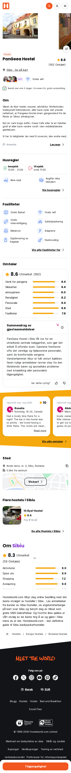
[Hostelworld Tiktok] (55, 677)
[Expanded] (7, 634)
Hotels (33, 701)
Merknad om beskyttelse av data (24, 741)
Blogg (13, 701)
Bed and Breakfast (50, 701)
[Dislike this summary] (64, 383)
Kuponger (13, 749)
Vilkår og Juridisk (55, 741)
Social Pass (35, 709)
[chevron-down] (35, 558)
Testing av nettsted (52, 749)
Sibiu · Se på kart (17, 70)
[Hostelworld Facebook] (15, 677)
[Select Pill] (49, 6)
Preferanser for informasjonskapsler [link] (47, 757)
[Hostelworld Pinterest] (47, 677)
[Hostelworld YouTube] (39, 677)
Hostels (23, 701)
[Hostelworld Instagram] (31, 677)
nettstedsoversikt (15, 757)
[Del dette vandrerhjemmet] (66, 48)
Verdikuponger (30, 749)
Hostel (7, 54)
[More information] (62, 327)
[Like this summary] (56, 383)
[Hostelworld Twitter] (23, 677)
